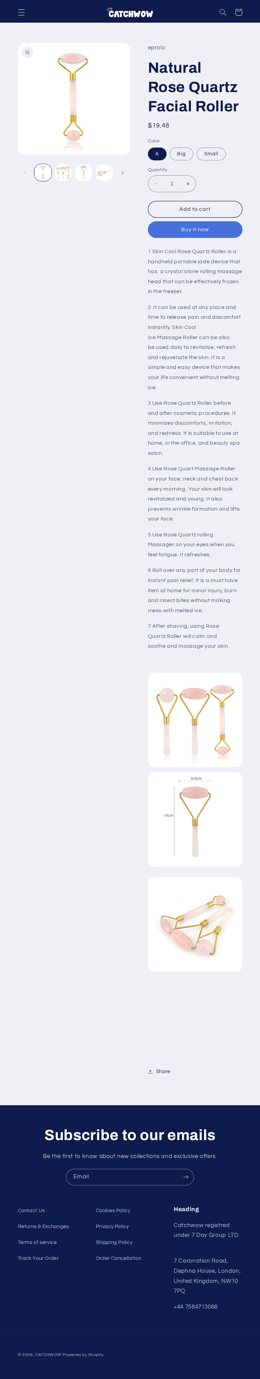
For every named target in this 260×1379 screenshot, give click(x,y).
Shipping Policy (114, 1242)
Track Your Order (38, 1258)
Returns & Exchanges (43, 1226)
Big (181, 153)
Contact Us (31, 1210)
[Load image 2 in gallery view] (63, 172)
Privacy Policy (112, 1226)
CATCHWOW (48, 1355)
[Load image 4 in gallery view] (104, 172)
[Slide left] (25, 172)
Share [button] (163, 1071)
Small (211, 153)
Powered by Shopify (83, 1355)
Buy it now (195, 229)
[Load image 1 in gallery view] (43, 172)
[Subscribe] (186, 1177)
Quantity (158, 170)
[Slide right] (122, 172)
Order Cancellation (118, 1258)
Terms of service (37, 1242)
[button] (21, 12)
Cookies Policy (113, 1210)
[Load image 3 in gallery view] (83, 172)
